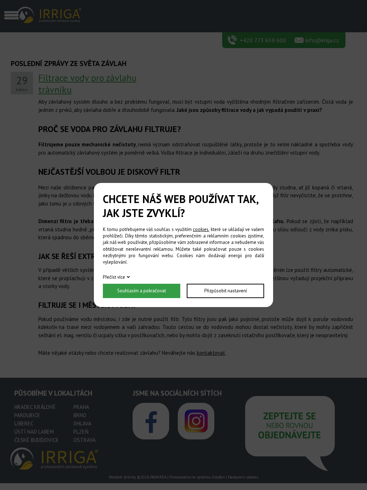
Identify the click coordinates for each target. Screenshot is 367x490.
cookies (201, 229)
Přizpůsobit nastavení (225, 291)
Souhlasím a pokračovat (141, 291)
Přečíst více (114, 277)
